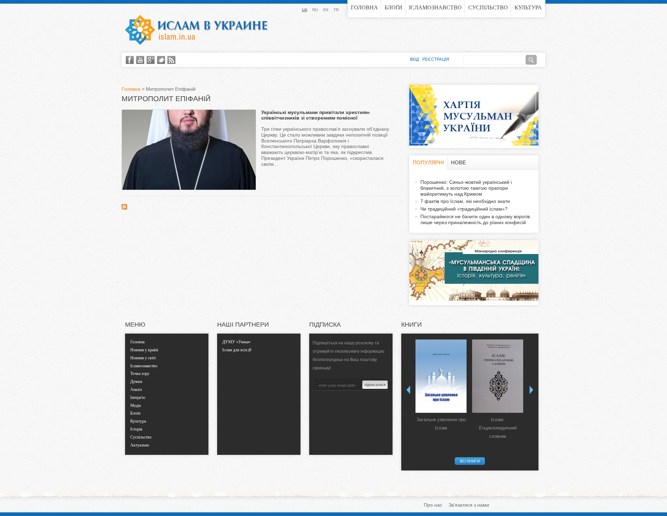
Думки (136, 381)
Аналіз (136, 389)
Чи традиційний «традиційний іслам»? (464, 209)
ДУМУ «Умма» (236, 341)
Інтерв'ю (137, 397)
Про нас (433, 505)
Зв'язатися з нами (468, 505)
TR (336, 10)
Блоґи (393, 7)
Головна (364, 7)
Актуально (139, 445)
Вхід (414, 59)
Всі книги (470, 461)
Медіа (135, 405)
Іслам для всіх (234, 349)
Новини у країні (144, 349)
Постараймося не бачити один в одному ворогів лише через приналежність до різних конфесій (475, 219)
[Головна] (196, 30)
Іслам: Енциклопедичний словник (498, 428)
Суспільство (488, 7)
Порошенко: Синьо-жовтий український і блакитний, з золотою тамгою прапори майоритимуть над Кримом (466, 188)
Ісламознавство (435, 7)
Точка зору (139, 373)
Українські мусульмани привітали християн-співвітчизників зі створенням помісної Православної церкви (315, 118)
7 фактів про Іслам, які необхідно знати (465, 201)
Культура (528, 7)
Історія (136, 429)
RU (315, 10)
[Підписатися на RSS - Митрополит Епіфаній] (124, 208)
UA (304, 10)
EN (325, 10)
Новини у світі (143, 357)
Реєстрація (435, 59)
